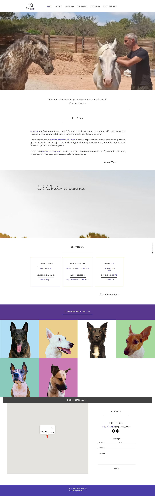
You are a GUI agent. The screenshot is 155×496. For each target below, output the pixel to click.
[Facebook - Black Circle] (113, 431)
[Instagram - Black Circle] (117, 431)
